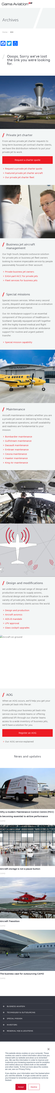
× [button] (48, 1048)
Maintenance (15, 409)
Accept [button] (21, 1087)
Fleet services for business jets (21, 280)
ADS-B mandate (13, 619)
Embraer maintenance (17, 449)
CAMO (2, 821)
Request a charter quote (27, 160)
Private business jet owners (19, 271)
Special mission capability (18, 342)
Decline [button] (34, 1087)
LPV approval (12, 623)
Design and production (17, 610)
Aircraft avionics (13, 614)
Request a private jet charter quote (23, 168)
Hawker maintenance (16, 458)
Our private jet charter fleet (19, 177)
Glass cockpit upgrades (17, 627)
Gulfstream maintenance (18, 440)
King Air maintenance (16, 462)
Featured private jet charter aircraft (24, 173)
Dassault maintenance (16, 445)
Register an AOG (27, 732)
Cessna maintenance (16, 454)
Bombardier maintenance (18, 436)
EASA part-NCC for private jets (21, 276)
